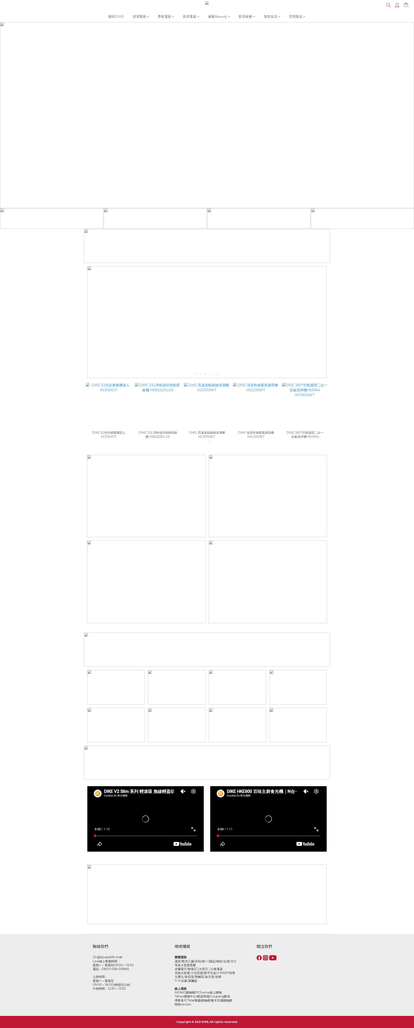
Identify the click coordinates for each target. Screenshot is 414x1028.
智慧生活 (270, 16)
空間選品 (295, 16)
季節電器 (164, 16)
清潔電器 (139, 16)
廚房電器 (189, 16)
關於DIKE (116, 16)
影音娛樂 (245, 16)
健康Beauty (217, 16)
